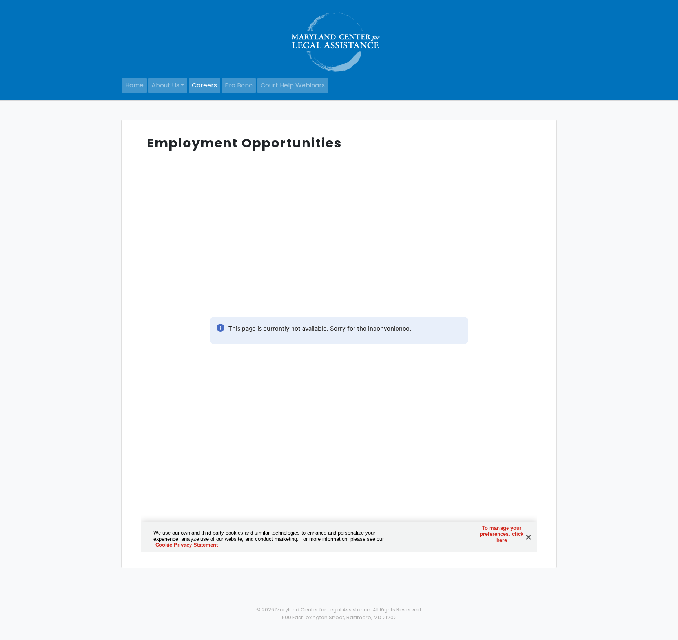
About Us (165, 85)
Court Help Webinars (293, 85)
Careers (204, 85)
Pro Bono (239, 85)
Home (134, 85)
